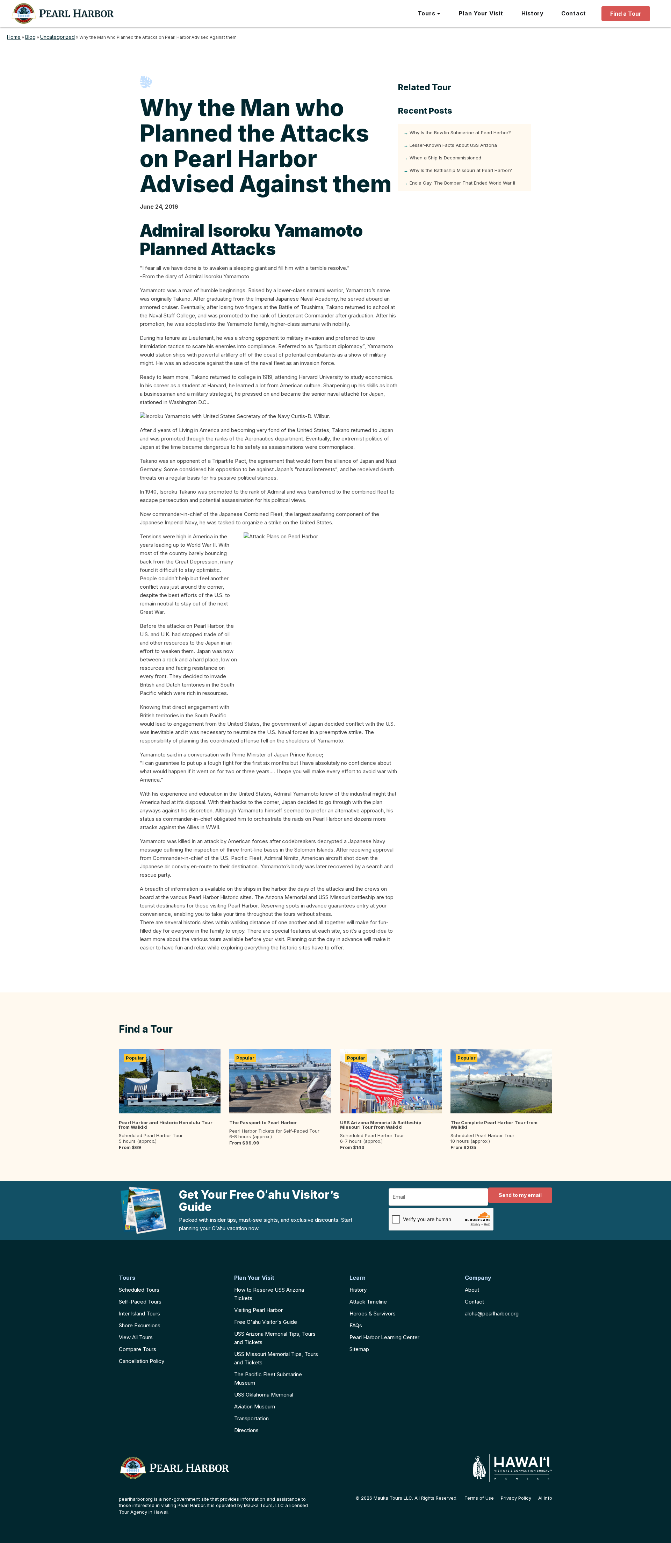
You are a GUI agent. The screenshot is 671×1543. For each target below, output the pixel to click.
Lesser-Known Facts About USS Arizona (453, 145)
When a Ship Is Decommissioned (445, 157)
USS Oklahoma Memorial (263, 1394)
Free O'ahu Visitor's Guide (265, 1322)
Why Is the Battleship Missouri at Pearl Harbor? (461, 170)
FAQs (355, 1325)
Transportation (251, 1418)
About (472, 1289)
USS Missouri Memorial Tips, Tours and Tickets (276, 1358)
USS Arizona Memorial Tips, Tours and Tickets (275, 1337)
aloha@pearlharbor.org (492, 1313)
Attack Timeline (368, 1301)
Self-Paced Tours (140, 1301)
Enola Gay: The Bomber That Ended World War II (462, 183)
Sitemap (359, 1349)
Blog (30, 37)
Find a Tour (625, 13)
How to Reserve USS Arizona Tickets (269, 1293)
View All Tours (136, 1337)
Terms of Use (479, 1498)
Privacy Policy (516, 1498)
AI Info (545, 1498)
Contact (474, 1301)
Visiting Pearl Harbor (258, 1310)
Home (14, 37)
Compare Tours (137, 1349)
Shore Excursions (139, 1325)
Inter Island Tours (139, 1313)
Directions (246, 1430)
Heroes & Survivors (372, 1313)
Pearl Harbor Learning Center (384, 1337)
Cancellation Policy (141, 1361)
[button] (429, 13)
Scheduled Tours (139, 1289)
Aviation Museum (254, 1406)
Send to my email (520, 1195)
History (358, 1289)
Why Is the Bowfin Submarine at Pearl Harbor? (460, 132)
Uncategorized (57, 37)
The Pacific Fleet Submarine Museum (268, 1378)
